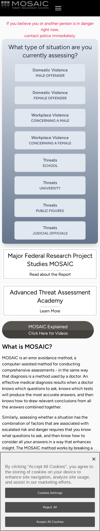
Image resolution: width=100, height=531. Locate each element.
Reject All (50, 507)
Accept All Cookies (50, 522)
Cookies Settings (50, 493)
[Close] (93, 459)
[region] (50, 491)
